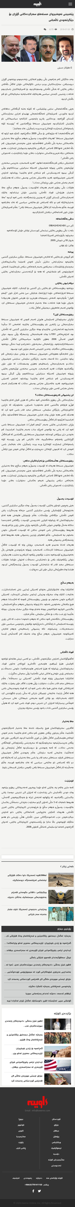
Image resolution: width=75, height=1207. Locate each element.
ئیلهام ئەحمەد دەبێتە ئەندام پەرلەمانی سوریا (48, 993)
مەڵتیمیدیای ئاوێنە (56, 1159)
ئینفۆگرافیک (56, 1148)
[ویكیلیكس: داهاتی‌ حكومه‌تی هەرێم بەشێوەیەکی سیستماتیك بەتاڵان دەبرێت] (61, 897)
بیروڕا (21, 1119)
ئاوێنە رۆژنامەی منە (54, 1178)
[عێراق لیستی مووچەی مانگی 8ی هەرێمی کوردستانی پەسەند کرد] (57, 1079)
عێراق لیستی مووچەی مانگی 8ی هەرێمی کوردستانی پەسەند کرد (39, 979)
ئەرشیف (16, 1178)
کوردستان (56, 1119)
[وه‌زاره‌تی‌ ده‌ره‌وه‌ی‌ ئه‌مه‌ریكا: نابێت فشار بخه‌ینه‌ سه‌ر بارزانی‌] (61, 914)
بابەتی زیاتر (68, 866)
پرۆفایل (56, 1136)
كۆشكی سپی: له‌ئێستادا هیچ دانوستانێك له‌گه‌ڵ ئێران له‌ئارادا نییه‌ (39, 1001)
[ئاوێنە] (37, 1102)
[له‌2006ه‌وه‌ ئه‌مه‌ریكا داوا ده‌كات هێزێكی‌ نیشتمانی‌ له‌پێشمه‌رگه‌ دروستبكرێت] (61, 880)
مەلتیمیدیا (21, 1136)
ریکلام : (37, 1184)
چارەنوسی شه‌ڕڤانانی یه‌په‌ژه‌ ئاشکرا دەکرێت (49, 986)
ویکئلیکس (56, 1142)
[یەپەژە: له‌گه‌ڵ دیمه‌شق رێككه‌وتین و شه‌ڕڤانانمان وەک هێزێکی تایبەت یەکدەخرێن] (57, 1038)
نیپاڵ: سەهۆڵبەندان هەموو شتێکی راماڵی (50, 957)
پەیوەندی (28, 1178)
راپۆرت (21, 1142)
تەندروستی (56, 1165)
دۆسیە (56, 1154)
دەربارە (39, 1178)
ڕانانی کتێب (21, 1148)
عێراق (56, 1125)
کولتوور (21, 1125)
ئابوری (21, 1130)
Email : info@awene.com (37, 1110)
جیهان (56, 1130)
